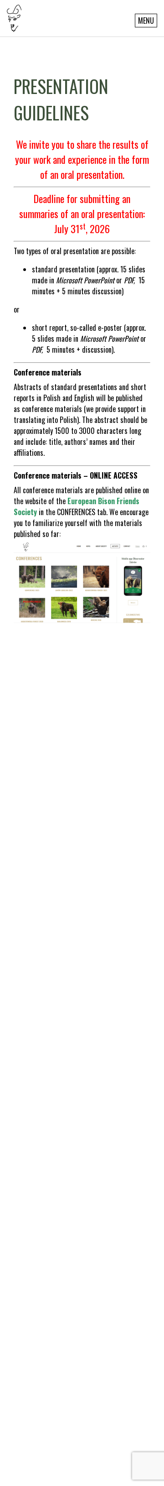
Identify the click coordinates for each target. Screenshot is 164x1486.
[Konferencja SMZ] (14, 17)
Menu (146, 20)
